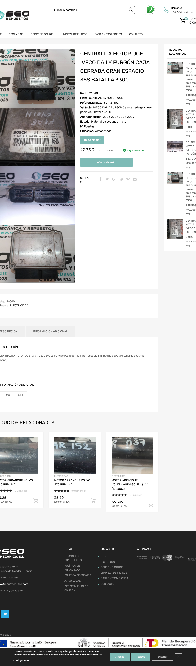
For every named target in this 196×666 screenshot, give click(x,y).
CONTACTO (136, 34)
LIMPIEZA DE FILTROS (74, 34)
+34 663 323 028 (180, 12)
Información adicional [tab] (50, 331)
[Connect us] (5, 614)
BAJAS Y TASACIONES (108, 34)
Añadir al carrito (106, 162)
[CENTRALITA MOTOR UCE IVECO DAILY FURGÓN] (175, 119)
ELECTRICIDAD (19, 305)
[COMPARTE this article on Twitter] (106, 179)
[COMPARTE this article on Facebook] (99, 179)
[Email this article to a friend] (134, 179)
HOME (104, 556)
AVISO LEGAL (72, 580)
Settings (163, 657)
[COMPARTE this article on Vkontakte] (127, 179)
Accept (119, 657)
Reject (141, 657)
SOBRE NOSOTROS (42, 34)
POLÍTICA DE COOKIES (77, 575)
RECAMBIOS (16, 34)
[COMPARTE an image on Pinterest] (120, 179)
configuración (21, 660)
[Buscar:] (93, 10)
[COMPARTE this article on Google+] (113, 179)
